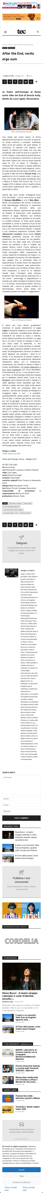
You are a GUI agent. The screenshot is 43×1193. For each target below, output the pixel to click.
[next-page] (7, 1037)
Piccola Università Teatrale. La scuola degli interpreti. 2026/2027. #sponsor (28, 1068)
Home (4, 45)
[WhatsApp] (20, 81)
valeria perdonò (25, 513)
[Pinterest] (15, 81)
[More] (36, 81)
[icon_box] (21, 546)
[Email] (31, 81)
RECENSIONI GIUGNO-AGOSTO (15, 927)
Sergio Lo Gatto (9, 76)
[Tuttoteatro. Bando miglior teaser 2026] (8, 1109)
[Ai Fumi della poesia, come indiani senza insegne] (8, 858)
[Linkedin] (25, 81)
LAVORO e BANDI (10, 1090)
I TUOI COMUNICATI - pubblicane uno (18, 1044)
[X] (10, 81)
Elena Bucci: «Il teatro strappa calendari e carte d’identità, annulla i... (19, 995)
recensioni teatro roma (10, 513)
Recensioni (11, 48)
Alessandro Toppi (7, 1001)
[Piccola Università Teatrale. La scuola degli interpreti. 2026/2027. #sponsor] (8, 1069)
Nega (21, 1176)
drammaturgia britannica (11, 506)
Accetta (21, 1169)
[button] (38, 32)
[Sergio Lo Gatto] (11, 666)
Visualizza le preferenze (22, 1182)
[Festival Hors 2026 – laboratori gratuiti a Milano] (8, 1099)
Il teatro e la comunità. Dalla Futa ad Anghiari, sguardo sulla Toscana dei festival (27, 847)
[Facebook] (4, 81)
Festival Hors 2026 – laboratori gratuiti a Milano (28, 1096)
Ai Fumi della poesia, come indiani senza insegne (28, 1027)
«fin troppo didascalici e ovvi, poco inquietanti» (21, 368)
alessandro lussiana (15, 503)
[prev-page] (3, 1037)
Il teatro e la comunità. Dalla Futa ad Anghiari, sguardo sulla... (26, 1017)
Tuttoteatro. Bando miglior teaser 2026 (28, 1107)
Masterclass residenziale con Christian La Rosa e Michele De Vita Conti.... (27, 1079)
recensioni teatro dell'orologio (12, 510)
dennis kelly (27, 503)
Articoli (10, 45)
